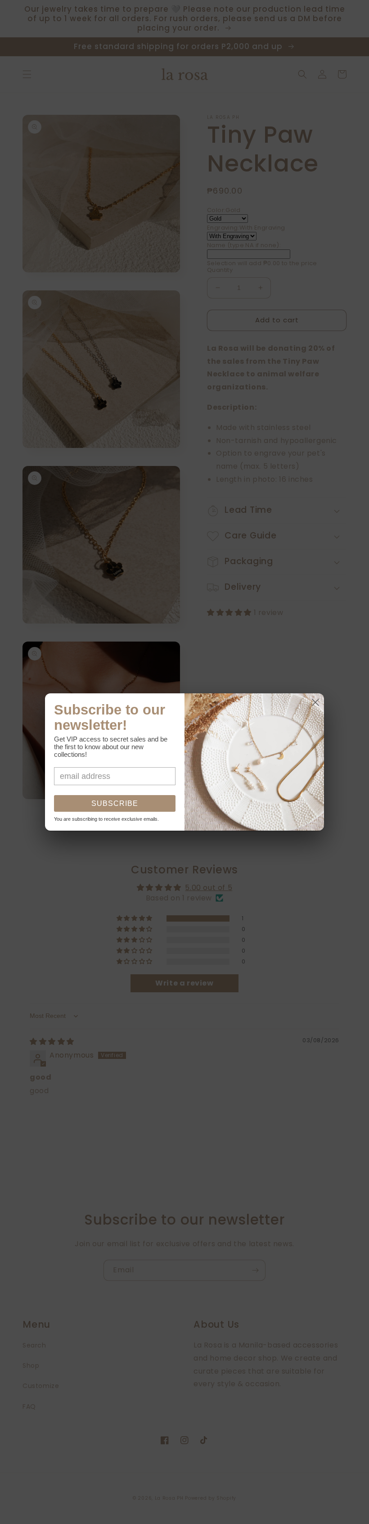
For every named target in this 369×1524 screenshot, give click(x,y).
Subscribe (114, 803)
